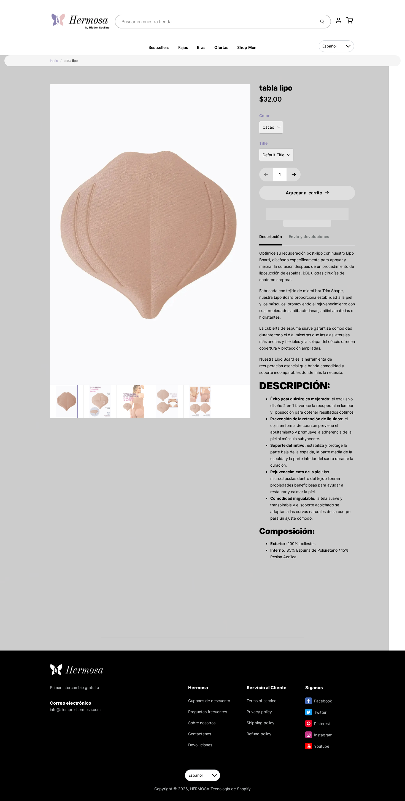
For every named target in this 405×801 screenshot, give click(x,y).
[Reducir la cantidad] (266, 174)
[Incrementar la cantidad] (294, 174)
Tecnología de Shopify (230, 788)
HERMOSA (199, 788)
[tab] (274, 238)
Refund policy (259, 733)
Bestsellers (158, 47)
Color (264, 115)
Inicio (54, 61)
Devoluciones (200, 744)
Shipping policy (260, 722)
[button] (307, 210)
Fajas (183, 47)
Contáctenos (199, 733)
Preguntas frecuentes (207, 711)
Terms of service (261, 700)
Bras (201, 47)
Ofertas (221, 47)
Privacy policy (259, 711)
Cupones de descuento (209, 700)
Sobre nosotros (201, 722)
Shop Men (246, 47)
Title (263, 143)
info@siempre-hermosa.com (75, 709)
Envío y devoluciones (309, 236)
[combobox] (215, 21)
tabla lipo (71, 61)
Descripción (270, 236)
